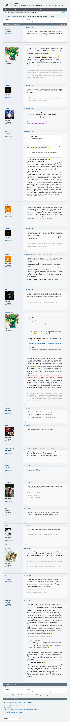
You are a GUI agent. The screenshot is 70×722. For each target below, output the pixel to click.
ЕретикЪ (7, 108)
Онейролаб (9, 711)
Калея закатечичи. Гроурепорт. (15, 712)
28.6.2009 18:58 (28, 548)
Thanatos (8, 482)
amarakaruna (9, 45)
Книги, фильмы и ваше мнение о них (16, 705)
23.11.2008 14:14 (28, 289)
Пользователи (19, 10)
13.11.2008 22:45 (28, 131)
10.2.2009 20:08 (28, 526)
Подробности (8, 33)
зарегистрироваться (59, 21)
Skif (6, 509)
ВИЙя (6, 526)
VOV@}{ (7, 408)
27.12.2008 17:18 (28, 408)
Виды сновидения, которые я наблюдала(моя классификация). (22, 709)
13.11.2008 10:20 (28, 45)
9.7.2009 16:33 (28, 600)
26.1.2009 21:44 (28, 508)
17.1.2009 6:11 (27, 465)
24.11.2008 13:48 (28, 312)
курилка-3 (9, 707)
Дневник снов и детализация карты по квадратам (19, 702)
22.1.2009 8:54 (28, 482)
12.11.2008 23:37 (28, 28)
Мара (6, 289)
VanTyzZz (8, 600)
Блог (6, 10)
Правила (27, 10)
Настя (7, 465)
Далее (28, 19)
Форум (11, 10)
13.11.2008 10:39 (28, 85)
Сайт (6, 81)
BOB (6, 425)
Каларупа (14, 3)
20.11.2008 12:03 (28, 204)
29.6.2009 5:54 (28, 576)
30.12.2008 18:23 (28, 425)
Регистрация (35, 10)
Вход (41, 10)
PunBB (65, 718)
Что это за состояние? (12, 704)
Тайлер (7, 85)
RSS (64, 24)
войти (50, 21)
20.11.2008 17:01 (28, 254)
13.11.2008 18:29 (28, 108)
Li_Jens (7, 548)
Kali (6, 576)
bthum (7, 204)
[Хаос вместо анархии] (7, 5)
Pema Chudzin (9, 448)
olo (6, 28)
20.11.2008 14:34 (28, 228)
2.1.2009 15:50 (28, 448)
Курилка (14, 16)
